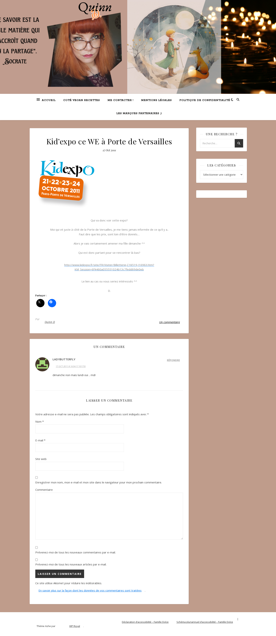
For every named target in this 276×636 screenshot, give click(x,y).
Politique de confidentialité (204, 100)
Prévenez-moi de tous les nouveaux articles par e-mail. (70, 564)
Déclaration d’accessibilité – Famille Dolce (145, 622)
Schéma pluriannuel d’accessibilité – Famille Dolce (204, 622)
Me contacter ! (120, 100)
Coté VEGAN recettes (81, 100)
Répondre (173, 360)
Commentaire (44, 489)
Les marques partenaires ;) (139, 113)
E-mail (40, 440)
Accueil (49, 100)
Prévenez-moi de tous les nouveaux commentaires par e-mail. (75, 552)
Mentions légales (156, 100)
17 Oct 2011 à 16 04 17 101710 (71, 366)
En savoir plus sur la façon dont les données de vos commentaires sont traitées (90, 590)
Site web (41, 459)
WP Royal (74, 626)
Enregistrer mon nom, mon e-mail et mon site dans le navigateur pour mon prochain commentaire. (98, 482)
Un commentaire (169, 322)
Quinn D (50, 322)
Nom (39, 421)
